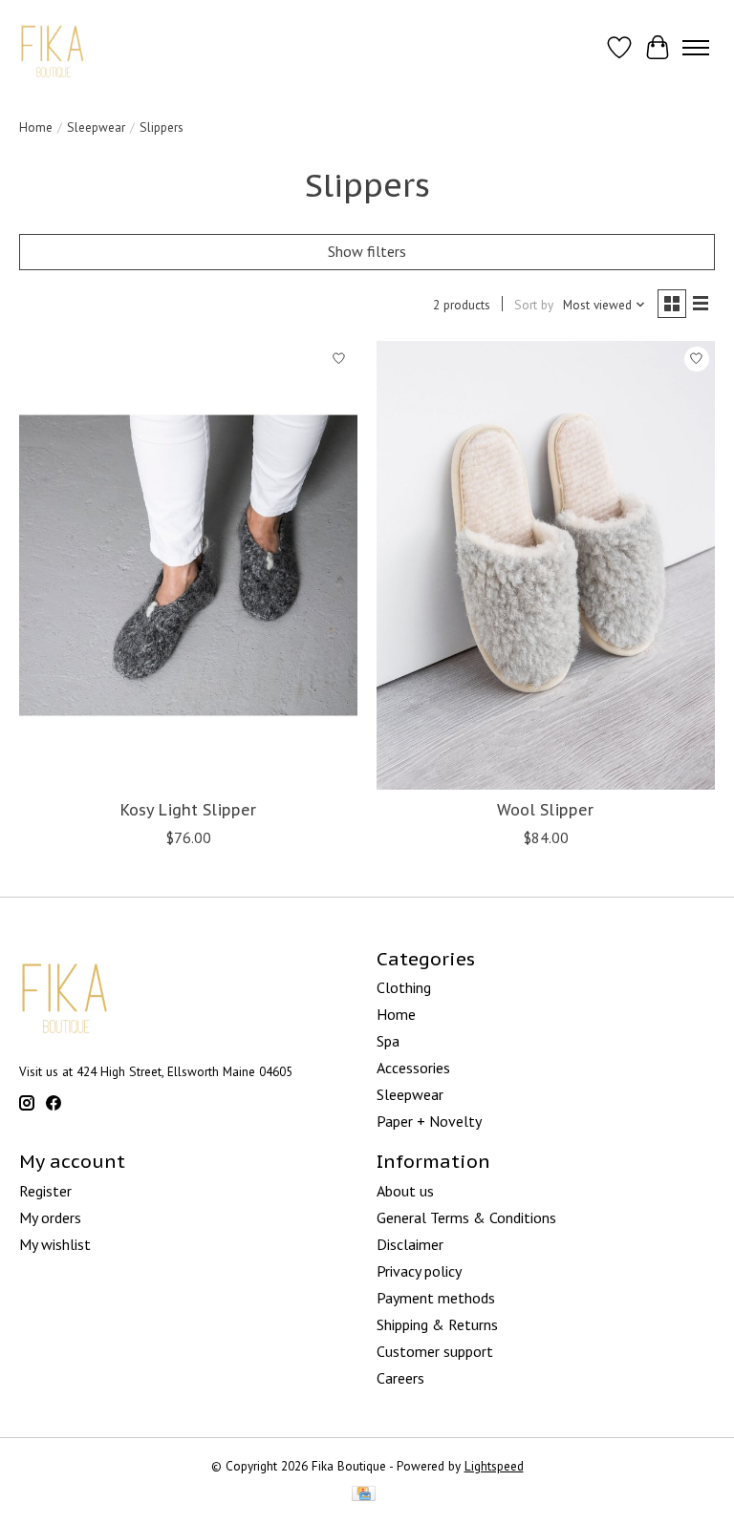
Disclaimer (410, 1244)
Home (36, 127)
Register (45, 1190)
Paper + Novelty (429, 1121)
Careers (400, 1377)
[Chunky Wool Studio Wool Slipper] (546, 566)
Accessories (413, 1067)
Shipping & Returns (437, 1324)
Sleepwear (96, 127)
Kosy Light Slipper (188, 809)
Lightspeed (494, 1465)
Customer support (435, 1351)
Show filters (367, 251)
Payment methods (436, 1297)
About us (405, 1190)
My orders (50, 1217)
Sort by (533, 304)
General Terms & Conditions (466, 1217)
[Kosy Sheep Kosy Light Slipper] (188, 566)
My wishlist (55, 1244)
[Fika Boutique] (53, 47)
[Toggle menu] (696, 48)
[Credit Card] (364, 1495)
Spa (388, 1040)
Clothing (404, 987)
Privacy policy (419, 1271)
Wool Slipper (545, 809)
